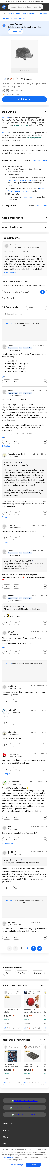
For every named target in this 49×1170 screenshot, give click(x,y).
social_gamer (13, 754)
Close (33, 1165)
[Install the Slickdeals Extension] (24, 1100)
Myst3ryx (12, 686)
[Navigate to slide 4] (27, 71)
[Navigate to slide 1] (20, 71)
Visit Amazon (24, 99)
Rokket (13, 245)
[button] (11, 79)
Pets (8, 973)
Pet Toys (22, 973)
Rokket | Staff (42, 205)
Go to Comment (11, 272)
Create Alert (16, 32)
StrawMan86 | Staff (40, 161)
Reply (16, 381)
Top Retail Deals (29, 13)
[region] (24, 1158)
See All (43, 985)
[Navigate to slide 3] (24, 71)
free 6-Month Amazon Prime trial (21, 180)
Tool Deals (43, 13)
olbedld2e (12, 732)
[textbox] (21, 292)
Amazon (5, 118)
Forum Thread (27, 197)
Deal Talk (22, 18)
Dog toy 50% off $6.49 (11, 1011)
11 (7, 1082)
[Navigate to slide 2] (22, 71)
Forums (14, 18)
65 (8, 79)
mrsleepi (11, 525)
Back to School (14, 13)
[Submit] (5, 314)
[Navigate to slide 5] (29, 71)
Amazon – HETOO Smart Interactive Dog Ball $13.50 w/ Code (32, 1011)
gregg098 (12, 852)
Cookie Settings (16, 1165)
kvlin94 (11, 632)
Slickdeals (5, 18)
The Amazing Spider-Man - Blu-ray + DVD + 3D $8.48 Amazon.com (12, 1065)
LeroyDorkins (13, 782)
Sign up (9, 323)
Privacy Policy (7, 1157)
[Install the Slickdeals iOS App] (24, 1114)
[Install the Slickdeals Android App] (24, 1107)
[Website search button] (40, 7)
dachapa (11, 922)
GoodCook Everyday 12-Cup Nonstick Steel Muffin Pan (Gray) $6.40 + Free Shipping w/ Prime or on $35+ (32, 1065)
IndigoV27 (12, 710)
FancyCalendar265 (16, 454)
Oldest (30, 308)
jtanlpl (10, 827)
